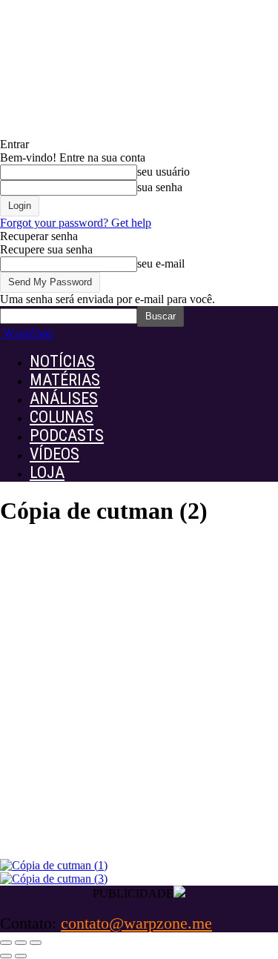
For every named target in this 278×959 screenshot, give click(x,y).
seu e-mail (161, 263)
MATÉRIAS (65, 380)
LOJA (47, 472)
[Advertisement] (139, 707)
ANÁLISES (64, 398)
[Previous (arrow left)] (6, 956)
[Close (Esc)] (6, 942)
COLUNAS (61, 417)
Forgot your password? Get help (75, 222)
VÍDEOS (54, 454)
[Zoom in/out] (36, 942)
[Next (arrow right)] (21, 956)
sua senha (159, 187)
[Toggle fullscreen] (21, 942)
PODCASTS (67, 435)
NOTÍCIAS (62, 361)
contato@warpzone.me (136, 923)
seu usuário (163, 171)
